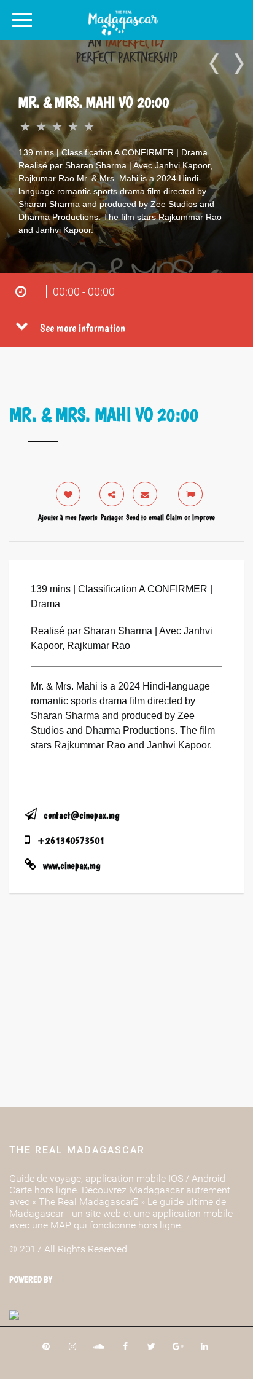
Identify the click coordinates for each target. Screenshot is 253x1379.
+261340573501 (70, 840)
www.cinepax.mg (71, 865)
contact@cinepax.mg (81, 815)
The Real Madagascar (77, 1150)
